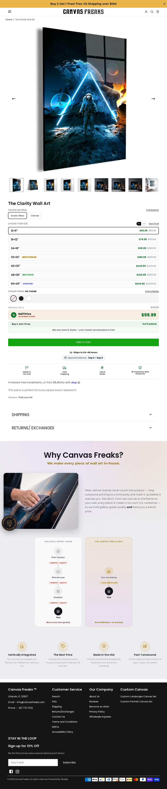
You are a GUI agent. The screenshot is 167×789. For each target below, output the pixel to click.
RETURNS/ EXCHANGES (33, 428)
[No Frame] (13, 298)
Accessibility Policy (62, 732)
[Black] (21, 298)
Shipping (57, 706)
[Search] (152, 12)
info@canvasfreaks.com (31, 702)
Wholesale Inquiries (100, 716)
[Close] (164, 4)
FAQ (54, 701)
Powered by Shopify (58, 779)
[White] (29, 298)
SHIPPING (20, 415)
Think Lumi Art (25, 397)
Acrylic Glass (17, 215)
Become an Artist (99, 706)
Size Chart (154, 224)
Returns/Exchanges (63, 711)
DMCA (55, 726)
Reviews (93, 701)
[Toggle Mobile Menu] (11, 11)
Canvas (35, 215)
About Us (94, 696)
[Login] (146, 12)
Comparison (152, 210)
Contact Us (58, 716)
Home (9, 19)
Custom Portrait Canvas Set (136, 701)
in (139, 223)
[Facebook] (11, 771)
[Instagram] (17, 771)
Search (56, 696)
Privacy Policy (97, 711)
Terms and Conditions (64, 721)
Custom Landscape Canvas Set (138, 696)
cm (144, 223)
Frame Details (152, 291)
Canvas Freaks (22, 779)
